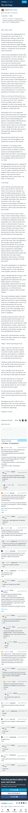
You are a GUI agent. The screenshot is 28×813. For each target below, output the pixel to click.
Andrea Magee (13, 737)
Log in (24, 1)
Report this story (5, 424)
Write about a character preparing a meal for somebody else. (13, 20)
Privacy (10, 806)
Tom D (11, 651)
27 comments (13, 13)
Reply (2, 467)
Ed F (11, 528)
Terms (5, 806)
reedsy (7, 2)
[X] (17, 803)
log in (13, 439)
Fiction (10, 15)
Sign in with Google (13, 793)
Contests (14, 811)
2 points (8, 471)
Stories (20, 811)
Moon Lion (12, 493)
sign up (9, 439)
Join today (13, 790)
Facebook (13, 796)
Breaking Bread (15, 22)
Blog (26, 811)
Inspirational (4, 15)
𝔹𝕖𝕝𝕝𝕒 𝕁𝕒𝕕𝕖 (12, 719)
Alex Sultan (12, 551)
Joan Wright (12, 703)
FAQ (2, 806)
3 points (7, 447)
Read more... (4, 510)
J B (10, 447)
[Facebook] (24, 803)
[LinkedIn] (21, 803)
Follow (15, 9)
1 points (9, 485)
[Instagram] (19, 803)
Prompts (8, 811)
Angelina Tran (14, 541)
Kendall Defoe (13, 570)
